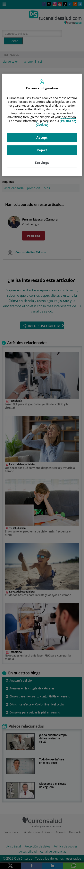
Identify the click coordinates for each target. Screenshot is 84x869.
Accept (42, 137)
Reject (42, 150)
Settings (42, 162)
